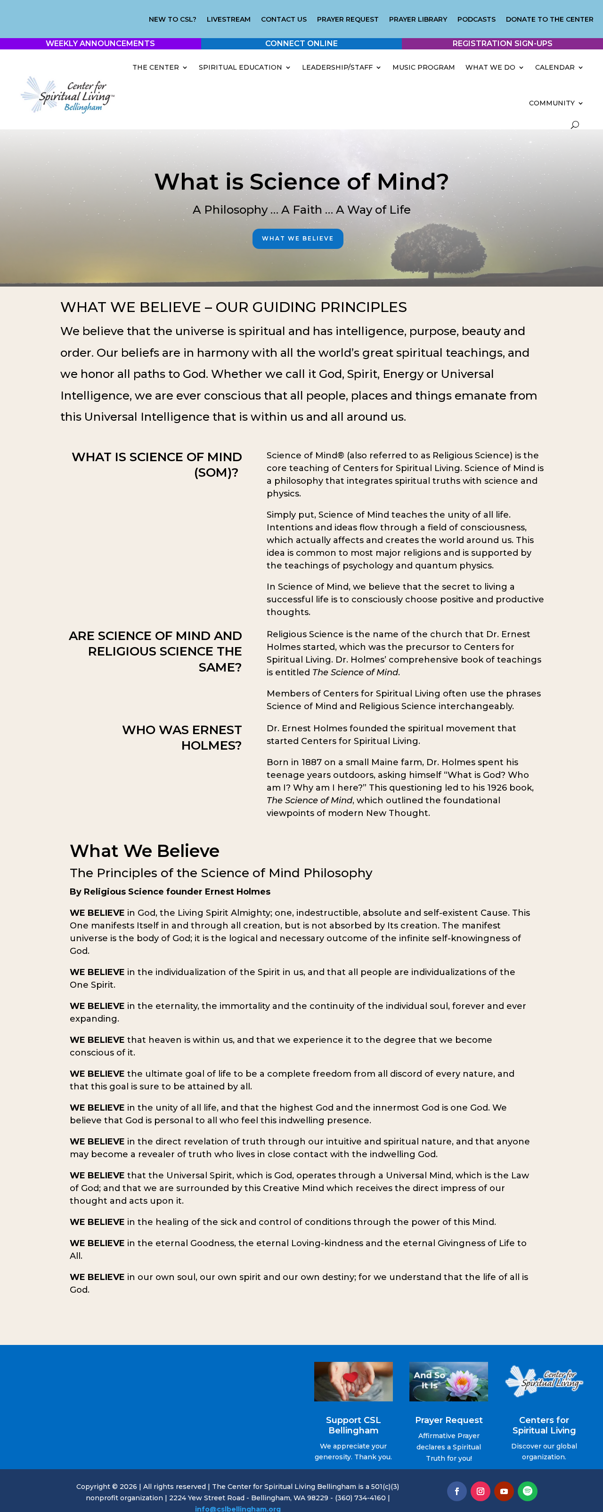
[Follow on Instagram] (480, 1491)
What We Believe (298, 238)
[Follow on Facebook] (457, 1491)
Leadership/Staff (337, 67)
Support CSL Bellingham (353, 1425)
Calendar (555, 67)
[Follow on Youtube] (504, 1491)
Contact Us (284, 20)
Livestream (229, 20)
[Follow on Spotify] (528, 1491)
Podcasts (476, 20)
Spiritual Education (240, 67)
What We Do (490, 67)
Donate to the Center (550, 20)
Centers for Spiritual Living (544, 1425)
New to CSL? (172, 20)
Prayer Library (418, 20)
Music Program (423, 67)
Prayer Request (348, 20)
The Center (155, 67)
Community (552, 103)
